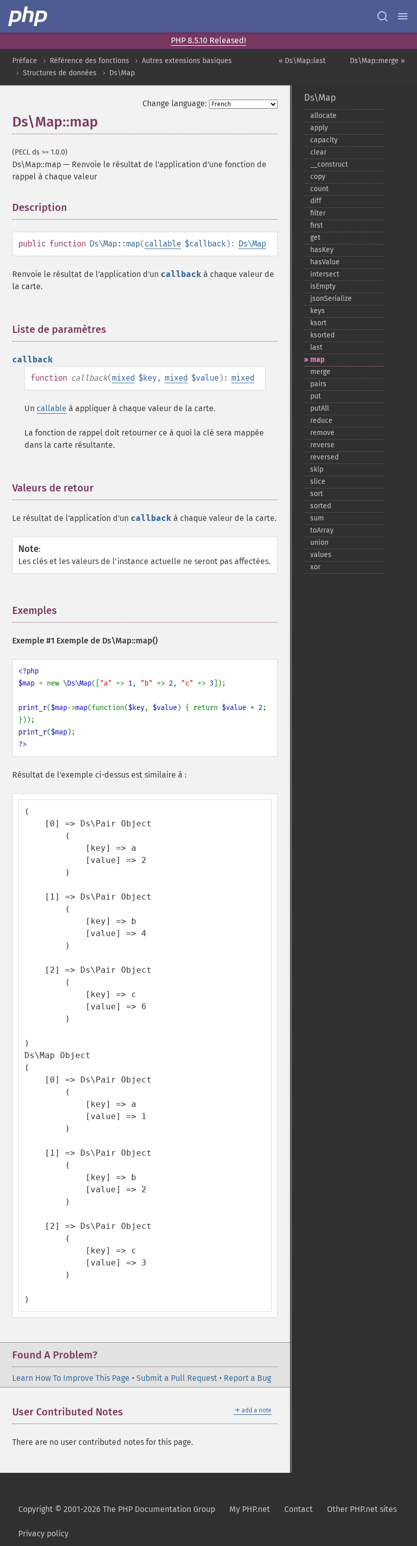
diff (315, 201)
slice (317, 481)
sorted (320, 506)
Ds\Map (122, 73)
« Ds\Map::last (302, 60)
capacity (324, 140)
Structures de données (60, 73)
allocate (323, 115)
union (319, 542)
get (315, 237)
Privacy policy (43, 1533)
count (319, 188)
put (315, 396)
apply (319, 127)
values (321, 554)
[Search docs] (382, 16)
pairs (318, 384)
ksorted (322, 335)
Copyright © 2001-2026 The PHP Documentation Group (116, 1509)
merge (320, 371)
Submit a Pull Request (176, 1378)
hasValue (325, 262)
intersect (324, 274)
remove (322, 432)
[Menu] (403, 16)
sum (317, 518)
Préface (24, 60)
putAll (319, 408)
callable (162, 244)
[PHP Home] (28, 16)
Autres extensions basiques (187, 60)
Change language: (174, 103)
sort (316, 493)
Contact (298, 1509)
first (316, 225)
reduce (321, 420)
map (317, 359)
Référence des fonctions (89, 60)
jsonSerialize (331, 298)
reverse (322, 445)
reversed (324, 457)
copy (317, 176)
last (316, 347)
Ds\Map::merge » (377, 60)
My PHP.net (249, 1509)
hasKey (322, 249)
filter (317, 213)
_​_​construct (329, 164)
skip (316, 469)
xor (315, 567)
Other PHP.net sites (362, 1509)
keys (317, 310)
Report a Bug (247, 1378)
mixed (123, 378)
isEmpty (323, 286)
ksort (318, 323)
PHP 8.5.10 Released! (208, 40)
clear (318, 152)
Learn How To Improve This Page (71, 1378)
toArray (322, 530)
